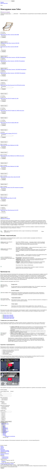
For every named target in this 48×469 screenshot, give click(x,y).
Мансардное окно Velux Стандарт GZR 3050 (9, 46)
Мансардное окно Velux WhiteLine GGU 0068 (9, 166)
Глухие (4, 429)
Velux (4, 426)
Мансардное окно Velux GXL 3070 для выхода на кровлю (11, 187)
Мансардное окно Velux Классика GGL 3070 (9, 210)
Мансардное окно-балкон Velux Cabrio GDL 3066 (10, 176)
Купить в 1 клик (3, 56)
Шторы (4, 434)
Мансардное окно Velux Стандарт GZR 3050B (9, 34)
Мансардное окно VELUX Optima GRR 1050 (9, 122)
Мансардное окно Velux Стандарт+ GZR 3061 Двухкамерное (12, 60)
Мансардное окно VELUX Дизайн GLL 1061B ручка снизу (12, 110)
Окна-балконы (6, 430)
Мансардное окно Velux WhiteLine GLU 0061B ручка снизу (12, 155)
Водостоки (2, 449)
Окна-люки (5, 432)
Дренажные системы (4, 450)
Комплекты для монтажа (10, 436)
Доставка (2, 454)
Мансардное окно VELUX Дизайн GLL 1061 (9, 98)
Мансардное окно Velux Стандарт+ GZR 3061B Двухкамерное (12, 73)
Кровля (1, 446)
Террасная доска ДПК (4, 451)
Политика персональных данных (7, 463)
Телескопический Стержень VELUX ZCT (8, 133)
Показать (2, 421)
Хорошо (2, 467)
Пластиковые (5, 428)
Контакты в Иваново (4, 453)
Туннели (4, 435)
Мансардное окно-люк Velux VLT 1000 (8, 198)
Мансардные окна (4, 3)
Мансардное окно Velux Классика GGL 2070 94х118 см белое (12, 85)
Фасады (2, 448)
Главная (2, 2)
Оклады (4, 433)
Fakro (4, 425)
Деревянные (5, 427)
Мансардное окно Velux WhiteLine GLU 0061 (9, 145)
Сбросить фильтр (8, 421)
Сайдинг (2, 447)
